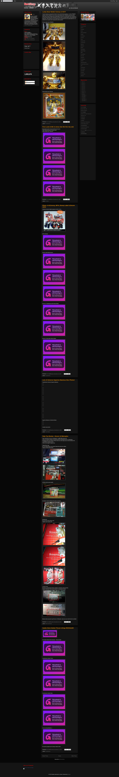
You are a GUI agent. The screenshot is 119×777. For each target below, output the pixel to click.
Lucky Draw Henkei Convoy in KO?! (54, 12)
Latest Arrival (83, 42)
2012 (83, 88)
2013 (83, 87)
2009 (83, 92)
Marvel (82, 47)
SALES (82, 60)
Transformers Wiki (84, 128)
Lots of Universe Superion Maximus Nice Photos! (58, 380)
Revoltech (82, 57)
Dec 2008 (83, 95)
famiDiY (82, 34)
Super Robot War (83, 62)
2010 (83, 91)
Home (59, 755)
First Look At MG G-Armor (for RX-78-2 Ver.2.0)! (58, 127)
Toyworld (82, 72)
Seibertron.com (83, 115)
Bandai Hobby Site (84, 108)
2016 (83, 83)
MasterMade (83, 49)
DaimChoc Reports (84, 110)
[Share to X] (66, 122)
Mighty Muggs (83, 50)
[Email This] (64, 122)
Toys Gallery (47, 431)
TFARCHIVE (83, 117)
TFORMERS (83, 118)
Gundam (47, 201)
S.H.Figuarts (83, 59)
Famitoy (33, 14)
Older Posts (74, 755)
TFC (81, 65)
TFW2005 (82, 120)
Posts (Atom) (62, 759)
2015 (83, 84)
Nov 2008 (83, 96)
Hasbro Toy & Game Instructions (86, 113)
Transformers (47, 123)
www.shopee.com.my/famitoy (29, 38)
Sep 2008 (83, 99)
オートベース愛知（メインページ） (86, 130)
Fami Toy (24, 767)
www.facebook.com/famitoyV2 (30, 39)
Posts (27, 81)
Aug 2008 (83, 100)
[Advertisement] (86, 158)
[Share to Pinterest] (69, 122)
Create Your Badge (30, 767)
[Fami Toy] (23, 769)
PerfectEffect (83, 54)
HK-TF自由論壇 (83, 112)
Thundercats (83, 67)
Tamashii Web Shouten (84, 123)
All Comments (28, 83)
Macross (82, 44)
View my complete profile (28, 25)
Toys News (82, 70)
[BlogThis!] (65, 122)
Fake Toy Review (48, 623)
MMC (82, 52)
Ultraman (82, 75)
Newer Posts (45, 755)
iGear (82, 39)
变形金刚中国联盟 (83, 133)
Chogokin (82, 29)
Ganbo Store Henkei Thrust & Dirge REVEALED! (58, 628)
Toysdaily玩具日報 (84, 125)
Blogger (68, 774)
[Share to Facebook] (67, 122)
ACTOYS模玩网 (83, 107)
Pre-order (82, 55)
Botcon (82, 27)
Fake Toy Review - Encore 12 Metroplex (55, 436)
